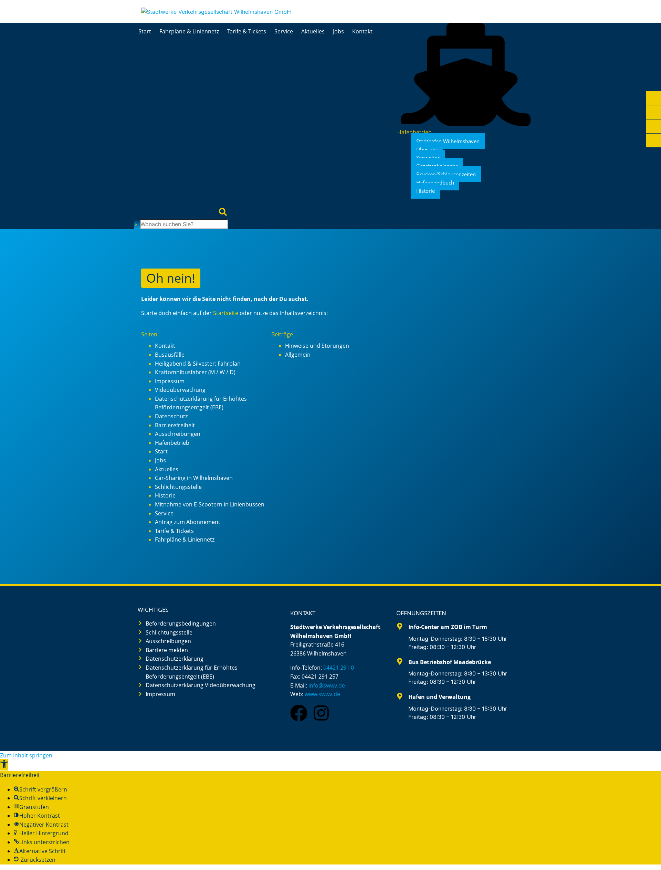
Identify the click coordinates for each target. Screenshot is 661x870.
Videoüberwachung (180, 390)
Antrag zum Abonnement (187, 522)
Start (144, 31)
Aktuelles (313, 31)
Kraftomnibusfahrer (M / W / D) (195, 372)
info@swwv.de (326, 685)
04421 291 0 (338, 667)
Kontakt (362, 31)
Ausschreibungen (177, 434)
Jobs (338, 31)
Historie (165, 495)
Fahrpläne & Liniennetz (189, 31)
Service (283, 31)
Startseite (225, 313)
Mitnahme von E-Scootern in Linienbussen (209, 504)
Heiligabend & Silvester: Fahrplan (198, 363)
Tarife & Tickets (246, 31)
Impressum (170, 381)
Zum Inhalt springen (26, 755)
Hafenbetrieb (172, 443)
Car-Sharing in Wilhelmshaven (194, 478)
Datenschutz (171, 416)
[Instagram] (321, 713)
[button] (4, 765)
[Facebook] (298, 713)
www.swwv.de (322, 694)
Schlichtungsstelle (178, 487)
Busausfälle (170, 354)
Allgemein (298, 354)
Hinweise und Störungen (317, 345)
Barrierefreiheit (175, 425)
